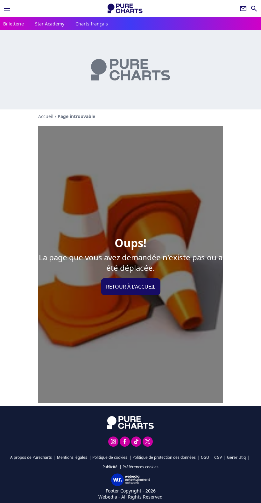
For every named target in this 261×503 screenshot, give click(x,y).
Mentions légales (72, 457)
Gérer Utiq (236, 457)
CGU (205, 457)
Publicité (109, 467)
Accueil (45, 116)
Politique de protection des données (164, 457)
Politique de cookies (109, 457)
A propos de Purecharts (31, 457)
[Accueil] (125, 8)
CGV (218, 457)
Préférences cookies (141, 467)
